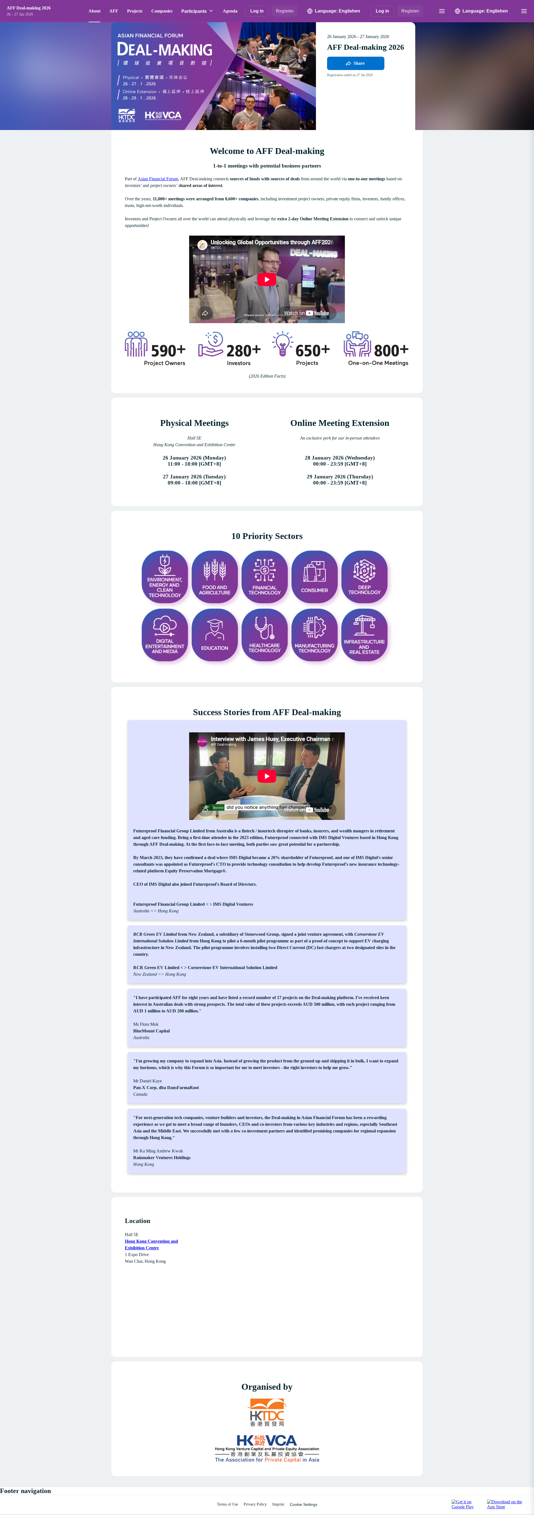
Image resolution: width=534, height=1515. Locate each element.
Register (285, 11)
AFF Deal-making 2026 (29, 8)
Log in (257, 11)
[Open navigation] (442, 11)
